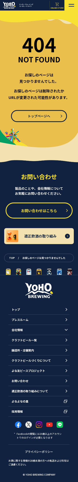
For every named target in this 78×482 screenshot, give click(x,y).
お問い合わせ (20, 381)
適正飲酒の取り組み (40, 236)
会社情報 (17, 330)
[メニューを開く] (71, 5)
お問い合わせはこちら (39, 210)
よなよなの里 (20, 401)
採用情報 (17, 411)
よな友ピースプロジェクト (28, 371)
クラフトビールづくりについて (31, 360)
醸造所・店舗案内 (23, 350)
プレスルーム (20, 320)
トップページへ (39, 116)
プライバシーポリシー (39, 452)
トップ (16, 309)
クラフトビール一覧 (24, 340)
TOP (12, 257)
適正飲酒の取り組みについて (30, 391)
